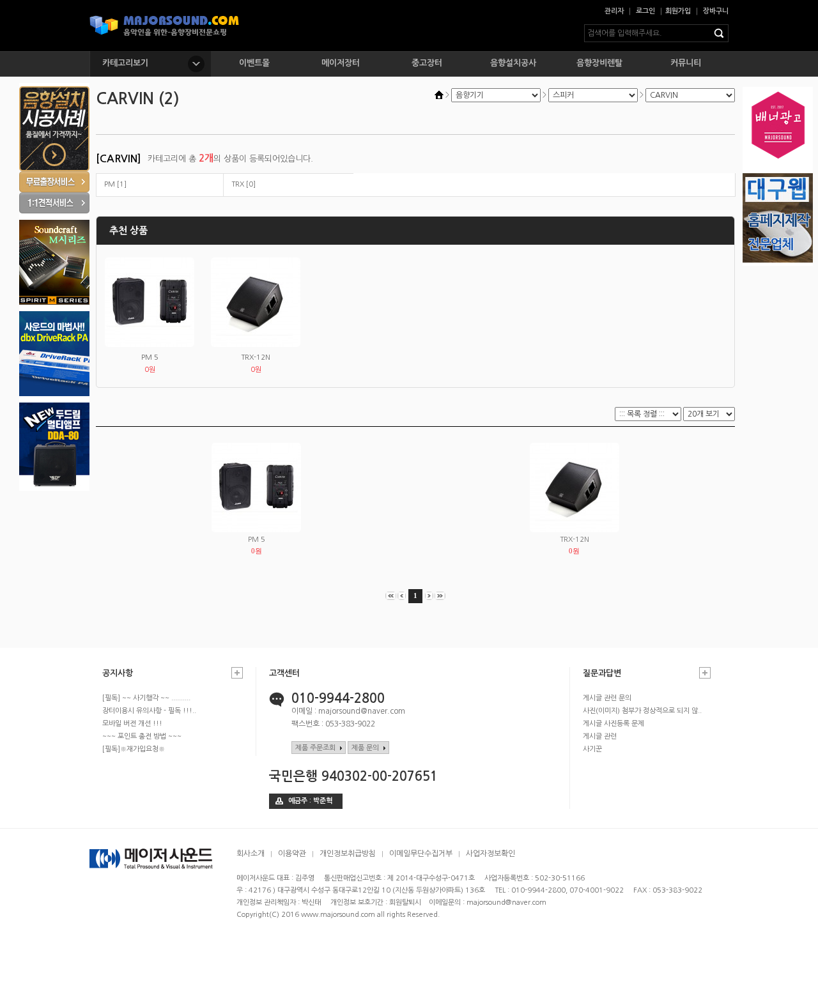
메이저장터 (340, 63)
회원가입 (678, 11)
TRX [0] (243, 184)
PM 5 (149, 357)
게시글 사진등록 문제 (613, 723)
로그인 (645, 11)
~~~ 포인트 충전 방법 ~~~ (141, 736)
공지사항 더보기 (237, 673)
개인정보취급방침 (348, 853)
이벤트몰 (254, 63)
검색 (721, 33)
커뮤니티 (685, 63)
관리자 (614, 11)
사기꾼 (592, 749)
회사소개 (250, 853)
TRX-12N (255, 357)
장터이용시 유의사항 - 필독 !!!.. (149, 710)
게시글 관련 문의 (607, 698)
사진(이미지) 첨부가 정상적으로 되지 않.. (642, 710)
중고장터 (427, 63)
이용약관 (292, 853)
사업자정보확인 (490, 853)
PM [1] (115, 184)
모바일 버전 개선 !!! (132, 723)
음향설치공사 (513, 63)
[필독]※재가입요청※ (133, 749)
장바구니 (716, 11)
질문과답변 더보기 (705, 673)
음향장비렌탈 (599, 63)
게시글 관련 (600, 736)
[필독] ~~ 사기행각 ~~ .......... (146, 698)
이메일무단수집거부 (420, 853)
